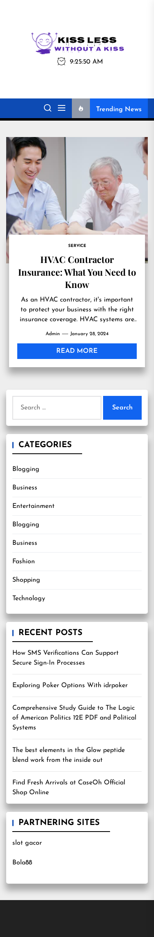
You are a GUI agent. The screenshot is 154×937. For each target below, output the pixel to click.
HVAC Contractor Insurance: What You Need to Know (77, 271)
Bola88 (22, 862)
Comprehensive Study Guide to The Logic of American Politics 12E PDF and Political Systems (74, 718)
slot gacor (27, 843)
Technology (28, 598)
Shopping (26, 580)
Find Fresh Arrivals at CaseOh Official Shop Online (68, 787)
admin (53, 333)
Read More (77, 351)
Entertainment (33, 506)
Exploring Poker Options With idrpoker (70, 685)
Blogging (25, 469)
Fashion (23, 561)
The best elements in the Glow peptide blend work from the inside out (68, 755)
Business (24, 487)
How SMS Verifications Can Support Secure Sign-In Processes (65, 658)
